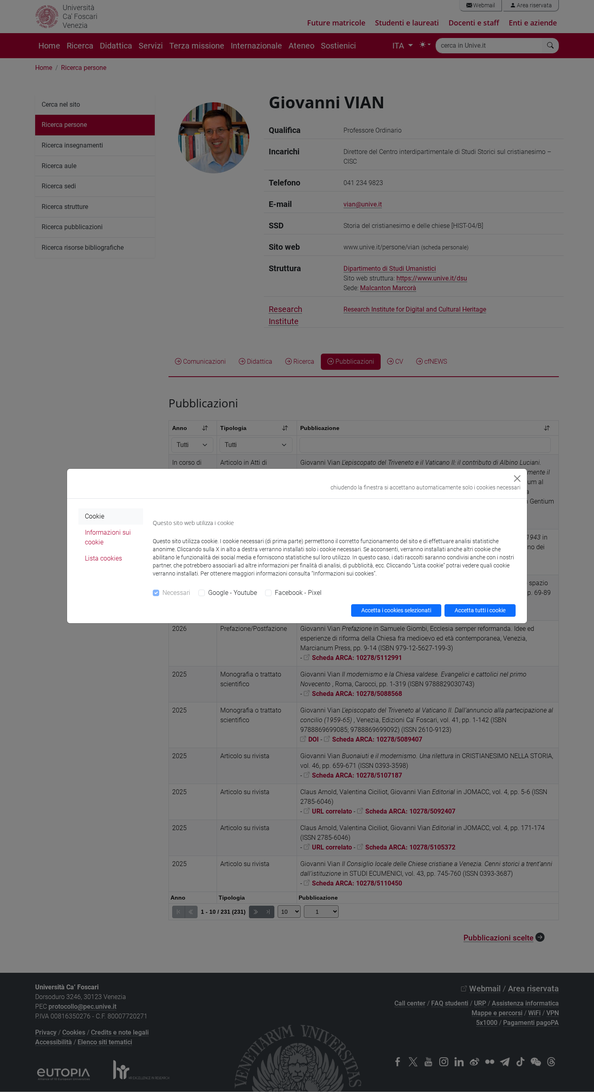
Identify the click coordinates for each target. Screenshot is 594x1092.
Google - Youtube (232, 593)
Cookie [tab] (94, 516)
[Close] (517, 478)
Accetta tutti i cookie (480, 610)
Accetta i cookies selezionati (396, 610)
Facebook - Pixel (298, 593)
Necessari (176, 593)
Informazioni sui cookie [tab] (108, 537)
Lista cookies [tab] (103, 558)
